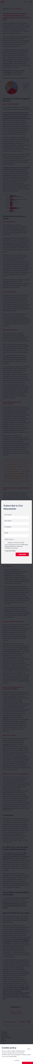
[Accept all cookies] (27, 1063)
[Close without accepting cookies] (5, 1063)
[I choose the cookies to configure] (16, 1063)
